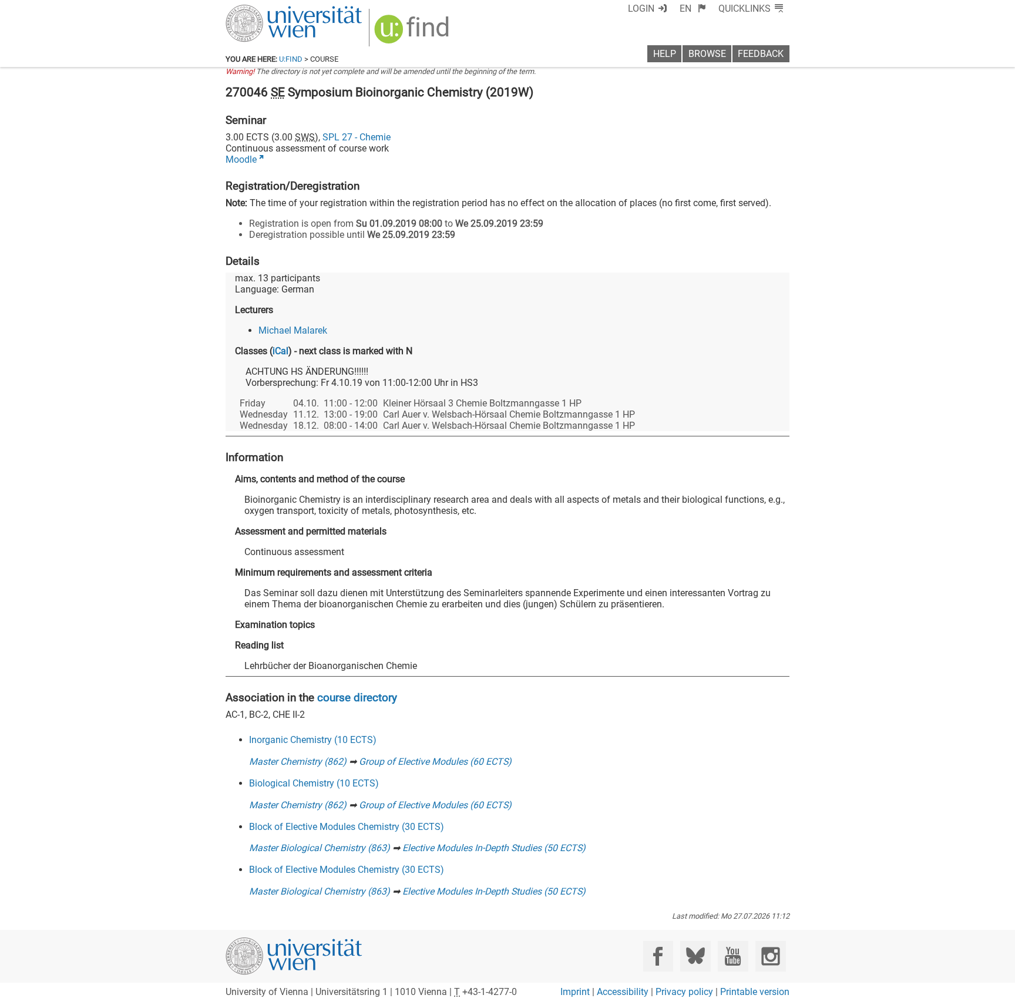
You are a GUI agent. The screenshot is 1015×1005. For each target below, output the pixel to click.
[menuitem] (693, 8)
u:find (291, 59)
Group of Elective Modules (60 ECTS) (435, 761)
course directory (357, 697)
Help (664, 53)
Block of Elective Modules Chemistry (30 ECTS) (346, 826)
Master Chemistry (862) (298, 761)
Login (641, 8)
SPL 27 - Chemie (356, 137)
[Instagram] (770, 956)
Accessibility (622, 991)
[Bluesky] (695, 956)
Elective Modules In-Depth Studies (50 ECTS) (494, 847)
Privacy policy (684, 991)
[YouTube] (733, 956)
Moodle (241, 159)
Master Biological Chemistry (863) (319, 847)
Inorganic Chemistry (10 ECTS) (313, 739)
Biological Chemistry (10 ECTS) (314, 783)
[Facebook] (658, 956)
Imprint (575, 991)
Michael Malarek (292, 330)
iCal (280, 351)
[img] (413, 33)
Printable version (754, 991)
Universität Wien (266, 10)
